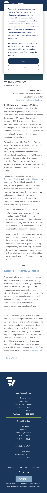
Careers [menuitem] (11, 467)
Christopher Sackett (12, 179)
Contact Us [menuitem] (36, 467)
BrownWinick (11, 358)
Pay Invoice (23, 479)
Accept (23, 61)
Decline (23, 67)
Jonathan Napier (31, 179)
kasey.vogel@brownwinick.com (29, 100)
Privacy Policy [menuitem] (23, 467)
